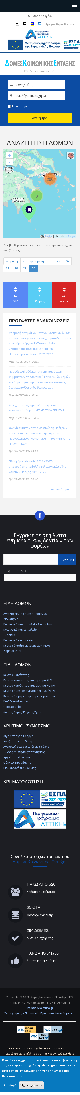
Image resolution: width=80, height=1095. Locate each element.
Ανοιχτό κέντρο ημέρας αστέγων (25, 614)
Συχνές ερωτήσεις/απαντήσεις (24, 752)
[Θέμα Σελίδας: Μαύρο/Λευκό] (18, 24)
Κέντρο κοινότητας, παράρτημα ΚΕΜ (27, 680)
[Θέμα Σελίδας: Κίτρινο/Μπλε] (33, 24)
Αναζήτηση (40, 118)
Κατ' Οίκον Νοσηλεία (17, 701)
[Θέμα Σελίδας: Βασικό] (40, 24)
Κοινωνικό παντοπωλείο (20, 630)
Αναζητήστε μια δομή (17, 741)
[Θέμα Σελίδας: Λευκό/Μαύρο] (25, 24)
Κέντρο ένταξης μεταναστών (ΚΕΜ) (26, 646)
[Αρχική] (40, 34)
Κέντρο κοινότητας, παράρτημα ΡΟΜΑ (29, 685)
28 (16, 268)
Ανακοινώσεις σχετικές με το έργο (26, 747)
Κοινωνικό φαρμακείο (18, 640)
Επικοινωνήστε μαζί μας (19, 768)
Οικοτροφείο (12, 707)
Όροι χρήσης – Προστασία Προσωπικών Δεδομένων (40, 1013)
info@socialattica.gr (40, 1008)
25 (58, 261)
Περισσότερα (12, 1076)
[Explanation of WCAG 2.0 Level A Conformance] (27, 1029)
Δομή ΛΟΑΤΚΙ (12, 651)
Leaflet (49, 236)
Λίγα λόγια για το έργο (18, 736)
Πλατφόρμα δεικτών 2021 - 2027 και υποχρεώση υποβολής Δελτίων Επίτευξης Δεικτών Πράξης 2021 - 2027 (37, 466)
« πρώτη (12, 261)
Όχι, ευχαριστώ (31, 1085)
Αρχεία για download (17, 757)
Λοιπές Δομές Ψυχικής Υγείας (23, 712)
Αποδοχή (10, 1085)
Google (71, 236)
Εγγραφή (67, 559)
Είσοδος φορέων (41, 16)
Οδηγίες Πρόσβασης (17, 762)
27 (7, 268)
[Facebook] (40, 515)
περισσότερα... (61, 489)
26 (67, 261)
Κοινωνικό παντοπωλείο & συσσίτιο (27, 624)
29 (24, 268)
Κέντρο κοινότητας (16, 675)
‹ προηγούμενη (33, 261)
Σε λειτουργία (21, 106)
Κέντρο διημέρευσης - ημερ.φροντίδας (29, 696)
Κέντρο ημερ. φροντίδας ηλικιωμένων (29, 691)
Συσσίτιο (9, 635)
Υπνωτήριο (10, 619)
